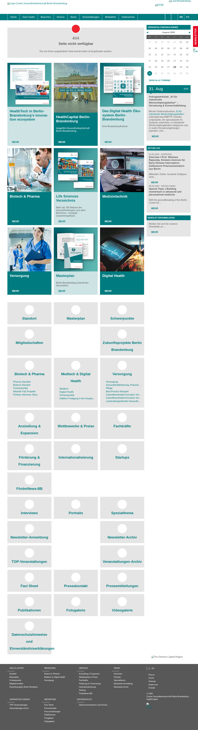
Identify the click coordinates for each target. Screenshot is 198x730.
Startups (122, 457)
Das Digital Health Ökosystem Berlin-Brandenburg (121, 115)
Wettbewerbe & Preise (76, 426)
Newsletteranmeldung (161, 218)
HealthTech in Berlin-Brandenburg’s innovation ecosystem (29, 115)
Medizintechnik (114, 196)
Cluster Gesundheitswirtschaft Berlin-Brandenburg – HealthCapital (168, 697)
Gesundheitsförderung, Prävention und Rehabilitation (133, 385)
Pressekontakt (76, 586)
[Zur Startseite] (37, 5)
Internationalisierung (76, 457)
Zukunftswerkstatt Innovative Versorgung (126, 394)
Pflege (109, 388)
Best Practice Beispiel (117, 391)
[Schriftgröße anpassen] (174, 17)
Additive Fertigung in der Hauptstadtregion (81, 398)
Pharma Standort (22, 382)
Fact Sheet (29, 586)
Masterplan (65, 276)
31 (150, 73)
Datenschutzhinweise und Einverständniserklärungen (29, 641)
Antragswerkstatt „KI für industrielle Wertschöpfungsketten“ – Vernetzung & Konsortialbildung (167, 101)
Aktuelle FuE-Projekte (24, 391)
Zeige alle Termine (159, 80)
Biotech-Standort (21, 385)
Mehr (15, 142)
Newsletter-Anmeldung (29, 537)
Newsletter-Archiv (122, 537)
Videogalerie (122, 610)
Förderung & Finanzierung (29, 460)
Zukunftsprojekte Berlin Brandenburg (122, 346)
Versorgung (19, 276)
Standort (29, 318)
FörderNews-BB (29, 489)
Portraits (76, 513)
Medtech (63, 389)
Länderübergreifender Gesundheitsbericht (127, 401)
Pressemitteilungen (122, 586)
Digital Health (113, 276)
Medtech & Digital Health (75, 377)
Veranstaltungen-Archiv (122, 562)
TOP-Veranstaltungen (29, 562)
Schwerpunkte (122, 318)
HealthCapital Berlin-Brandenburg (73, 119)
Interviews (29, 513)
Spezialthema (122, 513)
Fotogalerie (75, 610)
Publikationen (29, 610)
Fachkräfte (122, 426)
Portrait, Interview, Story (25, 394)
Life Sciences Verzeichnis (67, 198)
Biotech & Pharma (25, 196)
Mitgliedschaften (29, 343)
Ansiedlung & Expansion (29, 429)
